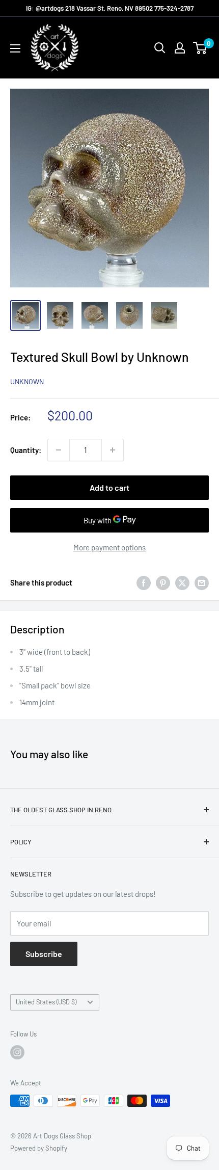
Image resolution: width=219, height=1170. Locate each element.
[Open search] (160, 48)
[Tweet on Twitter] (182, 582)
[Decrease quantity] (58, 450)
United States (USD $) (46, 1002)
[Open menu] (15, 48)
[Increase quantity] (112, 450)
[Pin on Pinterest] (163, 582)
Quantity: (25, 450)
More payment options (109, 547)
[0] (200, 48)
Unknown (27, 381)
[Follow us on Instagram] (17, 1052)
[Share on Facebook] (143, 582)
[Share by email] (202, 582)
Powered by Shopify (38, 1148)
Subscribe (43, 954)
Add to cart (109, 487)
